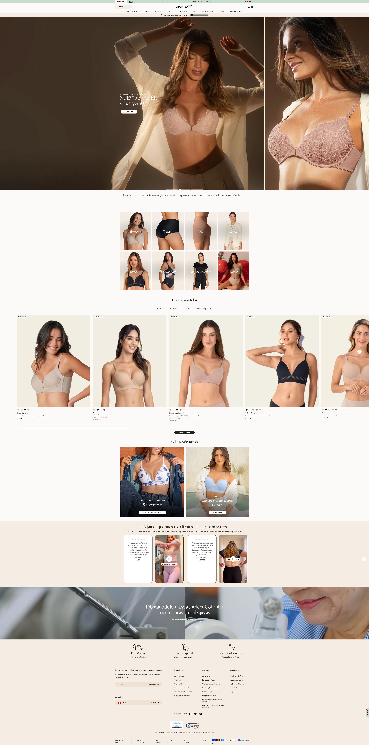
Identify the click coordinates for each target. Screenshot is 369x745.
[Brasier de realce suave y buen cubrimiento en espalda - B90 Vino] (336, 410)
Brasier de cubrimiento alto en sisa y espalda (30, 416)
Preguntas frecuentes (209, 696)
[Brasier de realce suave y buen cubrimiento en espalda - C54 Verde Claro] (333, 410)
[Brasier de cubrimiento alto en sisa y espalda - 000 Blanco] (22, 410)
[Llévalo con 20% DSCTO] (152, 482)
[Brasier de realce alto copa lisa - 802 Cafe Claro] (94, 410)
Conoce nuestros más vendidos (184, 620)
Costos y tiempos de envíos (211, 684)
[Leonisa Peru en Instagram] (185, 714)
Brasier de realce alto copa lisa (102, 415)
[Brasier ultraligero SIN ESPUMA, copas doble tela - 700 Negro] (177, 410)
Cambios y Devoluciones (210, 688)
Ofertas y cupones (208, 692)
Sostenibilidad (178, 684)
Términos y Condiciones (140, 741)
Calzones (158, 11)
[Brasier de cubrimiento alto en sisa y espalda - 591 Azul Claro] (28, 410)
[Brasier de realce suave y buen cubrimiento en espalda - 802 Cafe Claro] (323, 410)
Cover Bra (20, 413)
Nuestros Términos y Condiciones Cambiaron (213, 706)
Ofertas (221, 11)
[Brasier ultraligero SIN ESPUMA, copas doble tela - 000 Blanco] (174, 410)
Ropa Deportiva (207, 11)
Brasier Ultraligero (175, 413)
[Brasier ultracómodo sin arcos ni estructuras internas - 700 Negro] (247, 410)
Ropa (194, 11)
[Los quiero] (217, 482)
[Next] (359, 352)
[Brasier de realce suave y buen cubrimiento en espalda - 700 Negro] (326, 410)
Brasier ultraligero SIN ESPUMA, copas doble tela (184, 416)
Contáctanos (206, 676)
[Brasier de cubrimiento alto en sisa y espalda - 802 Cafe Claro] (18, 410)
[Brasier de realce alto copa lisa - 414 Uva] (104, 410)
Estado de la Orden (208, 680)
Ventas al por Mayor (236, 680)
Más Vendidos (132, 11)
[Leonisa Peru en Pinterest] (195, 714)
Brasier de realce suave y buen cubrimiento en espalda (338, 415)
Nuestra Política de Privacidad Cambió (212, 701)
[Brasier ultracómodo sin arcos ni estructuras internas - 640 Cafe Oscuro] (257, 410)
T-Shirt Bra (249, 413)
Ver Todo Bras (184, 432)
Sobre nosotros (179, 676)
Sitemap (173, 741)
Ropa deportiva (205, 308)
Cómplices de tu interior (181, 696)
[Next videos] (364, 559)
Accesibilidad (202, 741)
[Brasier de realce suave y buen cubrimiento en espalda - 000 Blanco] (329, 410)
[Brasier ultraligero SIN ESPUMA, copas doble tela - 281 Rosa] (170, 410)
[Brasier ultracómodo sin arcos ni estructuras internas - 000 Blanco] (250, 410)
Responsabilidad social (181, 688)
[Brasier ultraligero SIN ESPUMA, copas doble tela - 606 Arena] (181, 410)
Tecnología (177, 680)
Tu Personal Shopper (237, 684)
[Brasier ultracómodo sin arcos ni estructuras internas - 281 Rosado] (253, 410)
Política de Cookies (187, 741)
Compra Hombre (236, 11)
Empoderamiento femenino (183, 692)
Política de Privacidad (159, 741)
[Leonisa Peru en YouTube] (200, 714)
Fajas (169, 11)
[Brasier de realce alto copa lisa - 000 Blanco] (101, 410)
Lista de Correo (235, 688)
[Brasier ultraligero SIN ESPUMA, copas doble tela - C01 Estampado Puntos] (184, 410)
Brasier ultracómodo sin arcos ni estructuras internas (261, 416)
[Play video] (169, 559)
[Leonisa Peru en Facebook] (190, 714)
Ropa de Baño (182, 11)
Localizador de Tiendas (237, 676)
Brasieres (146, 11)
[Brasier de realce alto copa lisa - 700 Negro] (98, 410)
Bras (158, 308)
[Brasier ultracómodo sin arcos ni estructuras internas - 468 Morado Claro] (260, 410)
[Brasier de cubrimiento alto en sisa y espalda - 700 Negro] (25, 410)
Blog (231, 692)
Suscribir (152, 685)
